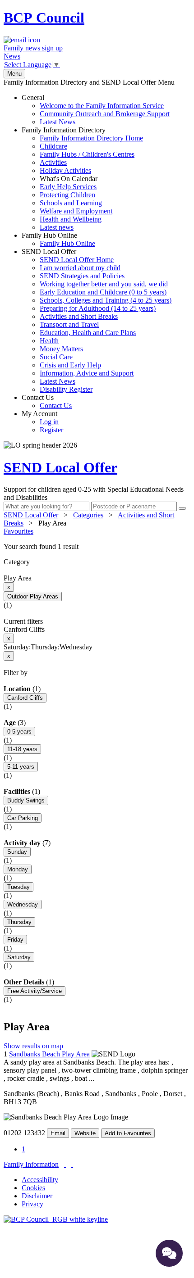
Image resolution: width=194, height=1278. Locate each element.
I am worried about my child (80, 268)
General (96, 110)
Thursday (19, 922)
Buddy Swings (26, 800)
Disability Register (66, 389)
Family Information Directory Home (91, 138)
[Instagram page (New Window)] (72, 1164)
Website (85, 1133)
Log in (49, 422)
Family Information (31, 1164)
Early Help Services (68, 186)
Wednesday (22, 904)
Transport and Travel (69, 324)
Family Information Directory (82, 178)
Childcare (53, 146)
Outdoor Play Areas (32, 596)
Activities (53, 162)
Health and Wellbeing (71, 219)
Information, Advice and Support (87, 373)
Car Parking (22, 818)
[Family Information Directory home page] (56, 1219)
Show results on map (33, 1046)
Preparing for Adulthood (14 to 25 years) (98, 308)
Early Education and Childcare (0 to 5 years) (103, 292)
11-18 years (22, 749)
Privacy (32, 1204)
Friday (15, 939)
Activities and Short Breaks (79, 316)
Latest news (57, 227)
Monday (17, 869)
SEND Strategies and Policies (82, 276)
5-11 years (20, 766)
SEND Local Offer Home (77, 259)
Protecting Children (67, 195)
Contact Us (47, 401)
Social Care (56, 357)
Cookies (33, 1188)
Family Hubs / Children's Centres (87, 154)
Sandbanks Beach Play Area (49, 1054)
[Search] (182, 508)
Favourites (18, 531)
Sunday (17, 851)
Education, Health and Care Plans (88, 332)
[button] (97, 547)
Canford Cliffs (25, 697)
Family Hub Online (58, 239)
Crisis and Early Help (70, 365)
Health (49, 340)
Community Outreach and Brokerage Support (105, 114)
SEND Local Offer (96, 320)
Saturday (19, 957)
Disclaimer (37, 1196)
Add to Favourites (128, 1133)
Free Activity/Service (34, 991)
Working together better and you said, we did (104, 284)
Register (51, 430)
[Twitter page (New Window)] (65, 1164)
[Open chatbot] (169, 1253)
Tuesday (18, 887)
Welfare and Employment (76, 211)
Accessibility (40, 1179)
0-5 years (19, 731)
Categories (88, 515)
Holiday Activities (65, 170)
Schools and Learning (71, 203)
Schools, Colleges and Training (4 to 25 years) (105, 300)
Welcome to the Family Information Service (102, 105)
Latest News (57, 122)
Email (58, 1133)
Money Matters (61, 349)
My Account (42, 422)
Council (44, 17)
